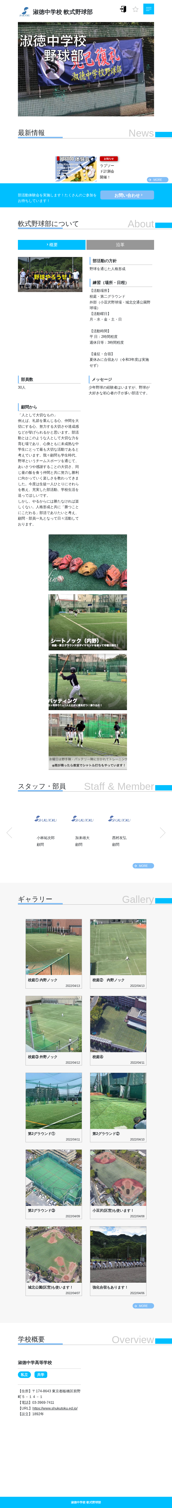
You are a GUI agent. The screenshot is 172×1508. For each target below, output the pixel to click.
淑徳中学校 (47, 12)
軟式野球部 (78, 12)
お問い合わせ (127, 195)
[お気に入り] (135, 8)
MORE (157, 180)
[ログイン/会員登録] (123, 9)
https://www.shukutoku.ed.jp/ (54, 1408)
